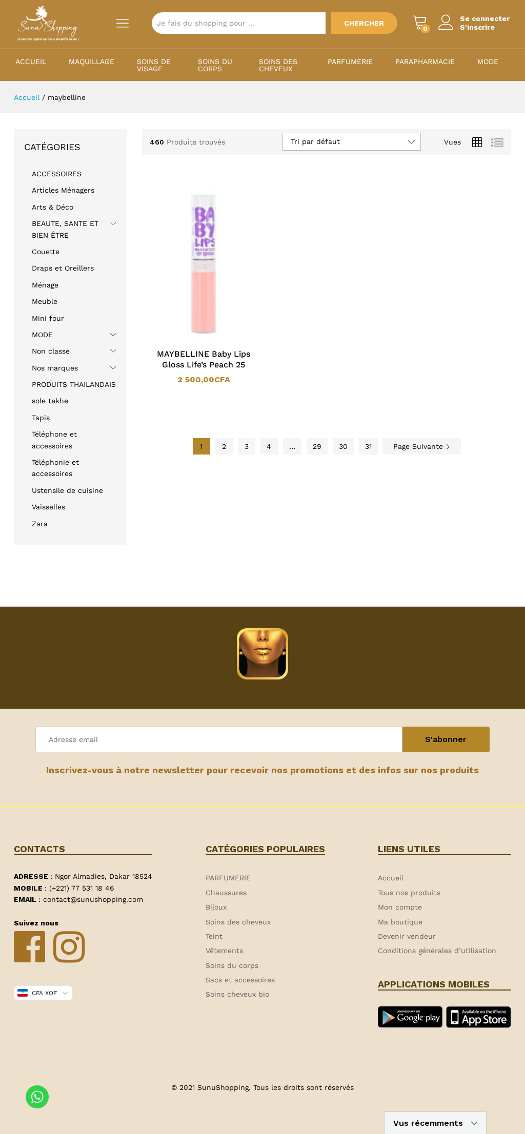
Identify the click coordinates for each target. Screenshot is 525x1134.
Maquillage (91, 61)
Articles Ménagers (63, 190)
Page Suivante (419, 446)
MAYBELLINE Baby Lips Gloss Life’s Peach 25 (203, 359)
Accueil (30, 61)
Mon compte (400, 907)
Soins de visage (154, 65)
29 (317, 446)
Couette (45, 252)
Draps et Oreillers (63, 268)
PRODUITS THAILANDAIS (74, 384)
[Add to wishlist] (214, 336)
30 (343, 446)
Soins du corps (215, 65)
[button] (190, 336)
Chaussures (226, 893)
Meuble (44, 301)
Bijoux (216, 907)
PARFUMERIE (350, 61)
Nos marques (55, 368)
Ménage (45, 285)
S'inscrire (477, 27)
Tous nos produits (409, 893)
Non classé (51, 351)
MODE (487, 61)
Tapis (41, 418)
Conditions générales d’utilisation (437, 950)
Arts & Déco (52, 207)
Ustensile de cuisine (67, 490)
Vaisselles (48, 507)
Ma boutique (400, 922)
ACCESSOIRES (57, 174)
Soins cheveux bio (237, 994)
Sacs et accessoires (240, 980)
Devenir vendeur (407, 936)
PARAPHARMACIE (425, 61)
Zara (40, 524)
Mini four (48, 318)
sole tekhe (50, 401)
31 (368, 446)
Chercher (364, 23)
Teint (214, 936)
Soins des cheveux (278, 65)
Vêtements (224, 950)
